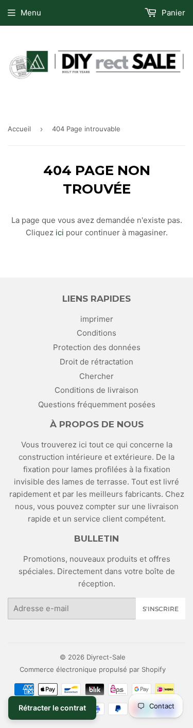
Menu (31, 13)
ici (60, 232)
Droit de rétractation (96, 362)
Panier (172, 13)
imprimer (96, 319)
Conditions (96, 333)
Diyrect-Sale (106, 657)
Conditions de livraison (96, 390)
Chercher (96, 376)
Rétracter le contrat (52, 707)
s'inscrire (161, 609)
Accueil (19, 129)
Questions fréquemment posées (96, 404)
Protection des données (97, 347)
